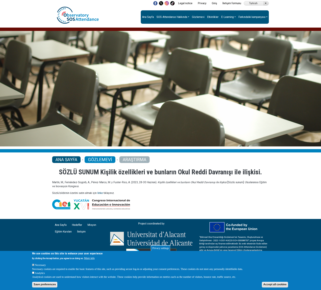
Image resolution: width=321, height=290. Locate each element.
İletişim (81, 231)
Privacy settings (160, 248)
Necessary (40, 264)
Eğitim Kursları (63, 231)
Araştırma (134, 159)
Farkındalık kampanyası (251, 17)
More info (89, 258)
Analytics (40, 272)
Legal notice (185, 3)
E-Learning (227, 17)
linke (100, 193)
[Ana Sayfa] (78, 8)
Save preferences (45, 284)
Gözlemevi (198, 17)
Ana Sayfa (148, 17)
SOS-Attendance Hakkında (171, 17)
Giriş (214, 3)
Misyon (91, 224)
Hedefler (77, 224)
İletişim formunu (231, 3)
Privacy (202, 3)
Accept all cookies (275, 284)
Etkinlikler (213, 17)
